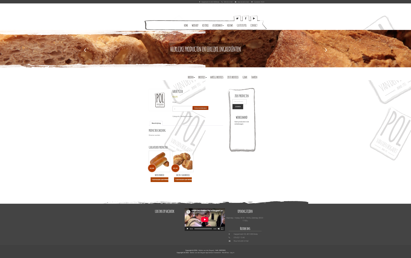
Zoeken (238, 107)
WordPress (225, 253)
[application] (205, 219)
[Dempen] (219, 229)
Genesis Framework (214, 253)
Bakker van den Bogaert (206, 250)
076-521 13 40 (239, 238)
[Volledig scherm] (222, 229)
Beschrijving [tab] (156, 123)
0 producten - (259, 2)
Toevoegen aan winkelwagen (200, 108)
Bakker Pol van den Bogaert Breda (157, 22)
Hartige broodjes (186, 116)
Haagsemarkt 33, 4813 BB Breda (210, 2)
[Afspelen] (187, 229)
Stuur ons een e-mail (243, 2)
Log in (232, 253)
